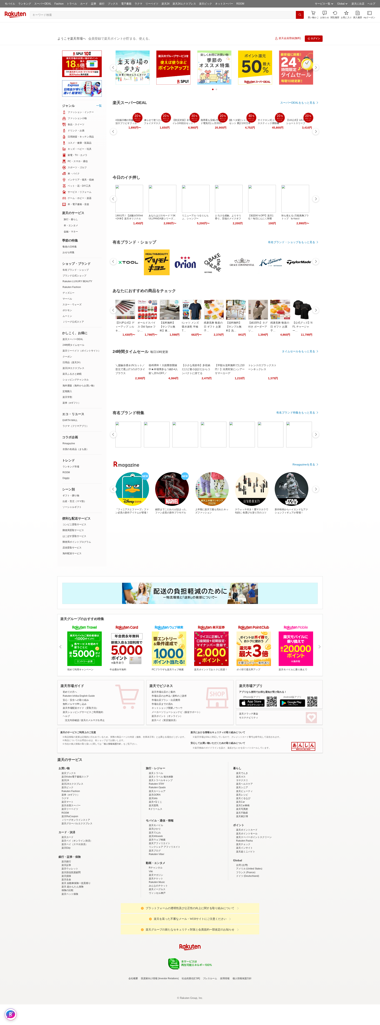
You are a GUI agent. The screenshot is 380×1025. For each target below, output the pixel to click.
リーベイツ (151, 3)
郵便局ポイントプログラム (77, 542)
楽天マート (67, 836)
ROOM (240, 3)
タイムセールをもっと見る (298, 351)
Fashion (59, 3)
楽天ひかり (155, 863)
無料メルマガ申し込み (74, 704)
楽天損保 (66, 910)
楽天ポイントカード (246, 864)
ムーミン (67, 316)
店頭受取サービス (72, 547)
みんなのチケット (158, 920)
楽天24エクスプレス (184, 3)
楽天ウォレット (70, 903)
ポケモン (67, 310)
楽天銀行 (66, 896)
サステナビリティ (248, 717)
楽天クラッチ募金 (248, 713)
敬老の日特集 (70, 246)
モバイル (10, 3)
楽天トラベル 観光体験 (161, 811)
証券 (93, 3)
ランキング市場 (71, 466)
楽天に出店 (358, 3)
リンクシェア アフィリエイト (164, 881)
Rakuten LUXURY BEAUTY (77, 281)
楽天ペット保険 (70, 928)
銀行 (101, 3)
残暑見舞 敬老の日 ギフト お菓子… (213, 326)
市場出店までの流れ (162, 704)
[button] (324, 15)
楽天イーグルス (157, 924)
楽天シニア (242, 822)
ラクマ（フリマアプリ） (76, 426)
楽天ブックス (69, 807)
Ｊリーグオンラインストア (76, 854)
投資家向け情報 (149, 1013)
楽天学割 (67, 397)
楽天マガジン (156, 909)
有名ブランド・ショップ (76, 269)
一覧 (99, 105)
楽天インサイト (244, 882)
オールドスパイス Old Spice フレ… (147, 326)
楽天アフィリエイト (159, 878)
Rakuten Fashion (72, 287)
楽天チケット (156, 913)
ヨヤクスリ (242, 815)
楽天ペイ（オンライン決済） (77, 875)
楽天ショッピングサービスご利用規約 (83, 712)
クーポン (67, 356)
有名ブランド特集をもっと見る (295, 412)
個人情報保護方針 (242, 1013)
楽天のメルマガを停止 (93, 720)
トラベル (72, 3)
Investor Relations (168, 1013)
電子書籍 (126, 3)
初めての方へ (70, 692)
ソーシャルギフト (72, 507)
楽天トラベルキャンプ (161, 815)
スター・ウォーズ (72, 304)
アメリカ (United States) (249, 903)
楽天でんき (242, 807)
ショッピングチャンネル (76, 379)
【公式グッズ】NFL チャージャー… (302, 326)
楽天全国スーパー (71, 840)
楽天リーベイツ (70, 843)
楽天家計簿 (242, 851)
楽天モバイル (156, 860)
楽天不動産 (242, 847)
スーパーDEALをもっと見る (297, 102)
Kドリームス (155, 843)
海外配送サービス (72, 553)
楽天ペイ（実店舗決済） (165, 720)
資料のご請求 (179, 695)
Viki (151, 906)
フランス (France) (245, 907)
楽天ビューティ (244, 825)
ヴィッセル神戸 (157, 927)
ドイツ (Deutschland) (247, 910)
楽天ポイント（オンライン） (167, 716)
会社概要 (133, 1013)
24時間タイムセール (73, 345)
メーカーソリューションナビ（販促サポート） (176, 712)
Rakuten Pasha (244, 875)
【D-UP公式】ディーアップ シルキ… (124, 326)
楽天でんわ (155, 867)
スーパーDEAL (42, 3)
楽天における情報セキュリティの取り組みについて (218, 732)
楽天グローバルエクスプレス (77, 858)
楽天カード (67, 871)
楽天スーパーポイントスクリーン (254, 871)
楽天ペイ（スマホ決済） (75, 879)
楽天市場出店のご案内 (163, 692)
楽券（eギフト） (72, 402)
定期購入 (67, 391)
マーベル (67, 298)
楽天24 (165, 3)
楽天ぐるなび (243, 833)
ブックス (113, 3)
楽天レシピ (242, 829)
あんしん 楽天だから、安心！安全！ (303, 746)
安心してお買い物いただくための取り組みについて (218, 743)
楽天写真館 (242, 843)
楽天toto (153, 833)
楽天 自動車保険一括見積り (76, 917)
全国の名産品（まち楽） (76, 449)
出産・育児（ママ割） (74, 501)
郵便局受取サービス (73, 530)
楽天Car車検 (243, 840)
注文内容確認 (72, 720)
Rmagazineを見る (304, 464)
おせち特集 (68, 252)
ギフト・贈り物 (71, 495)
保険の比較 (67, 925)
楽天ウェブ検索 (157, 874)
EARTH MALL (70, 420)
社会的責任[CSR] (191, 1013)
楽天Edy (66, 882)
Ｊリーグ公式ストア (73, 321)
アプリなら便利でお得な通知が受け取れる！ (263, 692)
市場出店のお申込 (161, 695)
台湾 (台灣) (242, 899)
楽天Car (240, 836)
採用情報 (225, 1013)
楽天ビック (205, 3)
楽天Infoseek (156, 870)
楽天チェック (243, 879)
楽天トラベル (156, 807)
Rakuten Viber (156, 888)
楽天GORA (155, 829)
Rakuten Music (157, 916)
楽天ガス (241, 811)
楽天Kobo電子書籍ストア (75, 811)
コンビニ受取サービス (74, 524)
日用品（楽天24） (72, 362)
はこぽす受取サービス (74, 536)
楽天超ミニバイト (245, 886)
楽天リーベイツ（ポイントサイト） (82, 350)
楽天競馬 (153, 840)
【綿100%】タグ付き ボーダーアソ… (258, 326)
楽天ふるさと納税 (72, 374)
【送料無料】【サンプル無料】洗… (233, 326)
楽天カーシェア (157, 825)
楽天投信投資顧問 (71, 907)
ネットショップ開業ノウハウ (167, 708)
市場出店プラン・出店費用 (166, 700)
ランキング (24, 3)
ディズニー (68, 292)
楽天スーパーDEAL (73, 339)
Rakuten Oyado (157, 822)
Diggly (66, 478)
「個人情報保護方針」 (112, 744)
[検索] (300, 15)
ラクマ (138, 3)
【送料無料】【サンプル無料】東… (167, 326)
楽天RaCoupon (70, 851)
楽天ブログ (155, 885)
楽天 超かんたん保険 (73, 921)
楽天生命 (66, 914)
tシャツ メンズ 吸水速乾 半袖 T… (190, 326)
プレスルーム (210, 1013)
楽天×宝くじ (155, 836)
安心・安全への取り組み (76, 700)
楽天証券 (66, 899)
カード (84, 3)
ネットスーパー (224, 3)
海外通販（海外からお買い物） (79, 385)
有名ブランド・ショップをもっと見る (291, 242)
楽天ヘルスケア (244, 818)
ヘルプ (371, 3)
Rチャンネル (155, 902)
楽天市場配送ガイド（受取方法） (80, 708)
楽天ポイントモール (246, 868)
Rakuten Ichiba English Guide (79, 695)
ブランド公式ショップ (74, 275)
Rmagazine (69, 443)
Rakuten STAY (156, 818)
